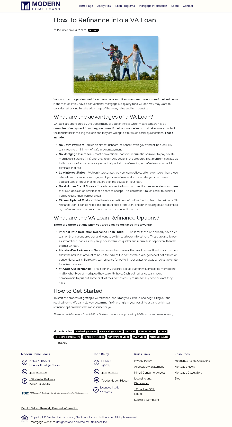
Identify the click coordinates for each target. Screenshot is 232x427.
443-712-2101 (109, 372)
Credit (162, 331)
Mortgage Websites (43, 422)
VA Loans (93, 30)
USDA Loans (139, 337)
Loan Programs (125, 5)
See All (62, 342)
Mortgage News (185, 366)
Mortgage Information (153, 5)
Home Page (85, 5)
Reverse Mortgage (94, 337)
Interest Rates (147, 331)
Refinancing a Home (110, 331)
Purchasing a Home (86, 331)
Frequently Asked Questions (192, 360)
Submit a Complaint (146, 399)
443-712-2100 (38, 372)
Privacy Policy (143, 360)
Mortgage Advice (159, 337)
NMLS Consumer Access (149, 372)
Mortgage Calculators (188, 372)
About (175, 5)
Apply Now (104, 5)
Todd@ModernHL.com (115, 380)
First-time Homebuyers (67, 337)
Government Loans (118, 337)
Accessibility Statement (149, 366)
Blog (178, 378)
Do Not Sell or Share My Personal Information (49, 408)
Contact (188, 5)
